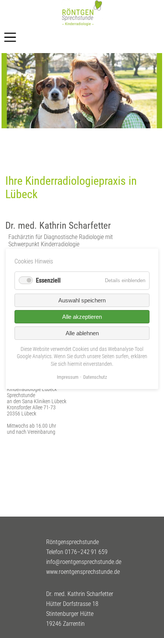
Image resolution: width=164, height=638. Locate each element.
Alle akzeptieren (82, 316)
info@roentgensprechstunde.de (83, 561)
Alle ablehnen (82, 333)
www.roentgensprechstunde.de (83, 571)
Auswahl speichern (82, 300)
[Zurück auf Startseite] (82, 24)
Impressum (68, 377)
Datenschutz (95, 377)
